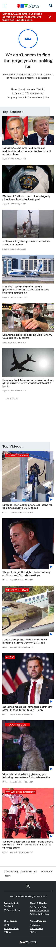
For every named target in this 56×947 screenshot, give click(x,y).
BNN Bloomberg (11, 928)
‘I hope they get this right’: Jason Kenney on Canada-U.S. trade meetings (26, 574)
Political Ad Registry (39, 914)
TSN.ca (7, 932)
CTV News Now (34, 97)
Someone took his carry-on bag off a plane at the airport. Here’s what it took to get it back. (27, 383)
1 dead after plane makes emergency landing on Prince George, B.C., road (24, 641)
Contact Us (26, 871)
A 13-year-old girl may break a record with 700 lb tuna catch (26, 243)
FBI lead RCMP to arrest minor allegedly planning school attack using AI (26, 198)
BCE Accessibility (12, 910)
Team (7, 875)
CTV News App (11, 871)
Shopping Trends (15, 97)
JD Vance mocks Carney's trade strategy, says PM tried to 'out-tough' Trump (27, 708)
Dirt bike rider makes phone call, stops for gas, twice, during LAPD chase (27, 506)
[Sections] (5, 6)
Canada (31, 89)
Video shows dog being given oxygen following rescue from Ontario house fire (26, 776)
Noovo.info (35, 925)
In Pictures (17, 93)
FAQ (36, 871)
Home (14, 89)
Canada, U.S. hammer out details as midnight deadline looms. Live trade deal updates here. (26, 151)
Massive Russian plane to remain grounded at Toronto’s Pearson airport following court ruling (25, 289)
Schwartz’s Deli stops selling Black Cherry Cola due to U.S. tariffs (27, 336)
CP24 (6, 925)
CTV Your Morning (34, 93)
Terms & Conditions (39, 910)
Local (22, 89)
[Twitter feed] (28, 886)
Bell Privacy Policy (39, 907)
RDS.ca (33, 932)
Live (47, 97)
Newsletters (46, 871)
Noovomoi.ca (36, 928)
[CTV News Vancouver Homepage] (28, 6)
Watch (40, 89)
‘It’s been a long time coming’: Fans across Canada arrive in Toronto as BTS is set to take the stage (27, 844)
